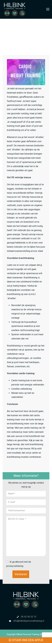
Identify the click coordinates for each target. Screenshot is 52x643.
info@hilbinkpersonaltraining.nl (28, 620)
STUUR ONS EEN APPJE (27, 640)
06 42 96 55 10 (28, 616)
